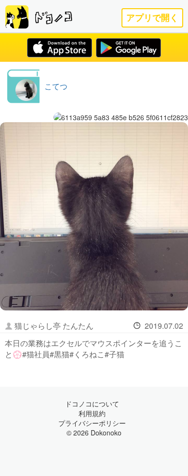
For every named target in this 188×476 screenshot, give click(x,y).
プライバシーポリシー (92, 423)
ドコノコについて (92, 403)
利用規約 (92, 413)
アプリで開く (152, 18)
